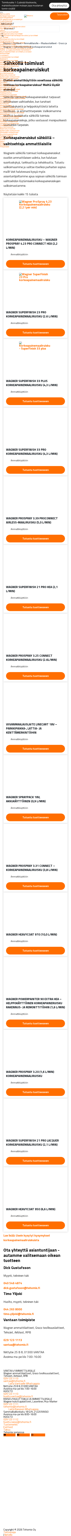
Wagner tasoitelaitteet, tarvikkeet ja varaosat (16, 48)
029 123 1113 (12, 1340)
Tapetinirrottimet (6, 135)
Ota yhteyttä (59, 6)
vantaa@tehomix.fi (15, 1344)
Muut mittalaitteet (7, 80)
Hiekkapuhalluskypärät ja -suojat (12, 42)
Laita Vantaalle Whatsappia (24, 1383)
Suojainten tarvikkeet (8, 44)
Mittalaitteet (5, 53)
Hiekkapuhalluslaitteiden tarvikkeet (13, 96)
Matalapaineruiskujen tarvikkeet (12, 112)
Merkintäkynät (5, 101)
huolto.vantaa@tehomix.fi (18, 1396)
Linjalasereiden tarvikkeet (9, 57)
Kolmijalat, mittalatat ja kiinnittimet (14, 62)
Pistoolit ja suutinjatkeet (9, 31)
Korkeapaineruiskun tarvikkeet (11, 33)
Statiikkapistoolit (6, 17)
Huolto (2, 139)
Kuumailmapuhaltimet (8, 134)
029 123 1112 (10, 1419)
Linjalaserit (4, 55)
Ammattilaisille (6, 23)
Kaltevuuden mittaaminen (10, 76)
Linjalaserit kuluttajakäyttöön (11, 116)
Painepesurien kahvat (8, 87)
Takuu (2, 141)
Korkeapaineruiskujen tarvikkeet (12, 109)
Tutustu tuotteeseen (35, 264)
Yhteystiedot (4, 146)
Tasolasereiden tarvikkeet (9, 60)
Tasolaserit (4, 58)
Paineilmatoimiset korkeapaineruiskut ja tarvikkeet (19, 35)
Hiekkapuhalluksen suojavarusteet (12, 98)
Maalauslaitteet (6, 24)
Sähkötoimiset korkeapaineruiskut (12, 26)
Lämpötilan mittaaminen (9, 66)
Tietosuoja (9, 1532)
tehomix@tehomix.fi (15, 1407)
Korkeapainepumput (7, 15)
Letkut (2, 30)
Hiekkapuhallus (6, 92)
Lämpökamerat (5, 67)
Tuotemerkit (10, 1424)
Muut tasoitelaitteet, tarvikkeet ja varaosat (16, 51)
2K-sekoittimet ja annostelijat (11, 19)
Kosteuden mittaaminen (9, 64)
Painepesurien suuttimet (9, 85)
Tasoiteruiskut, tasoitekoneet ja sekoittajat (15, 46)
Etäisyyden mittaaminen (9, 78)
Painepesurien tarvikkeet (9, 91)
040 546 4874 (12, 1283)
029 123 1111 (10, 1404)
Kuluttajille (4, 103)
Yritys (2, 143)
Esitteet (3, 145)
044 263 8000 (12, 1309)
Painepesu (3, 82)
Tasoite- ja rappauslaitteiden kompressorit (15, 49)
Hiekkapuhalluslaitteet (8, 94)
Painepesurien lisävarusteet (10, 89)
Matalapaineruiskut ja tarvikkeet (12, 39)
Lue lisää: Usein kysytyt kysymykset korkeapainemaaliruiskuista (26, 1237)
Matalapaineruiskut (7, 110)
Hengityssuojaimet (7, 40)
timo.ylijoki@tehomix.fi (18, 1314)
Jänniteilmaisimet (6, 73)
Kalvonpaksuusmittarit (8, 69)
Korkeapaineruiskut (7, 107)
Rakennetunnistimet (7, 74)
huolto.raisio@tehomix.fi (17, 1422)
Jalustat (3, 119)
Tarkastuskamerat (6, 71)
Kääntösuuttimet (6, 28)
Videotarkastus (5, 125)
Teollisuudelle (5, 13)
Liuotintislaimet (6, 21)
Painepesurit (4, 84)
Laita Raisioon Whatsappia (23, 1409)
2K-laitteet (4, 37)
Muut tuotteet (5, 100)
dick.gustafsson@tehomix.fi (21, 1288)
